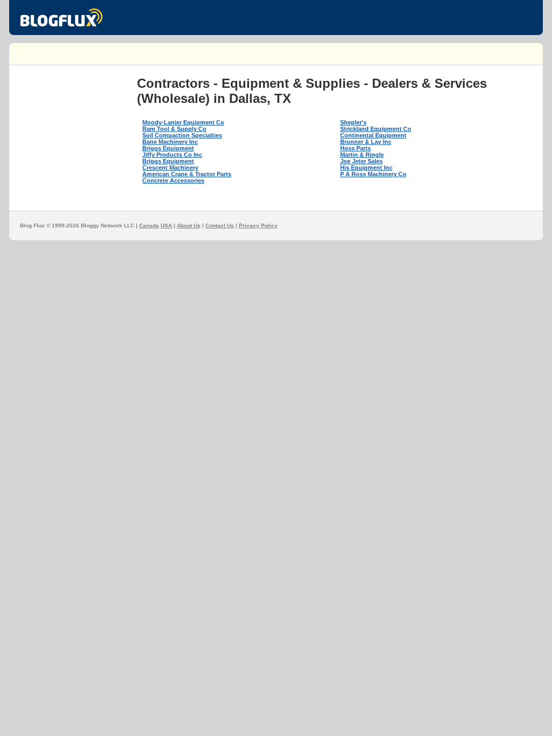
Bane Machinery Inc (170, 141)
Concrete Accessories (173, 180)
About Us (189, 225)
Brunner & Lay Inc (365, 141)
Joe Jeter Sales (361, 161)
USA (166, 225)
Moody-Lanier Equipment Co (183, 122)
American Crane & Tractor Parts (186, 174)
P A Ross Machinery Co (373, 174)
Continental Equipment (373, 135)
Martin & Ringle (362, 154)
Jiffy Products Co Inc (172, 154)
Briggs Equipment (168, 148)
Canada (149, 225)
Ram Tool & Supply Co (174, 129)
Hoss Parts (355, 148)
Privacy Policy (258, 225)
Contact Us (219, 225)
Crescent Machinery (170, 167)
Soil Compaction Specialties (182, 135)
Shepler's (353, 122)
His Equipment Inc (366, 167)
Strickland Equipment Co (375, 129)
